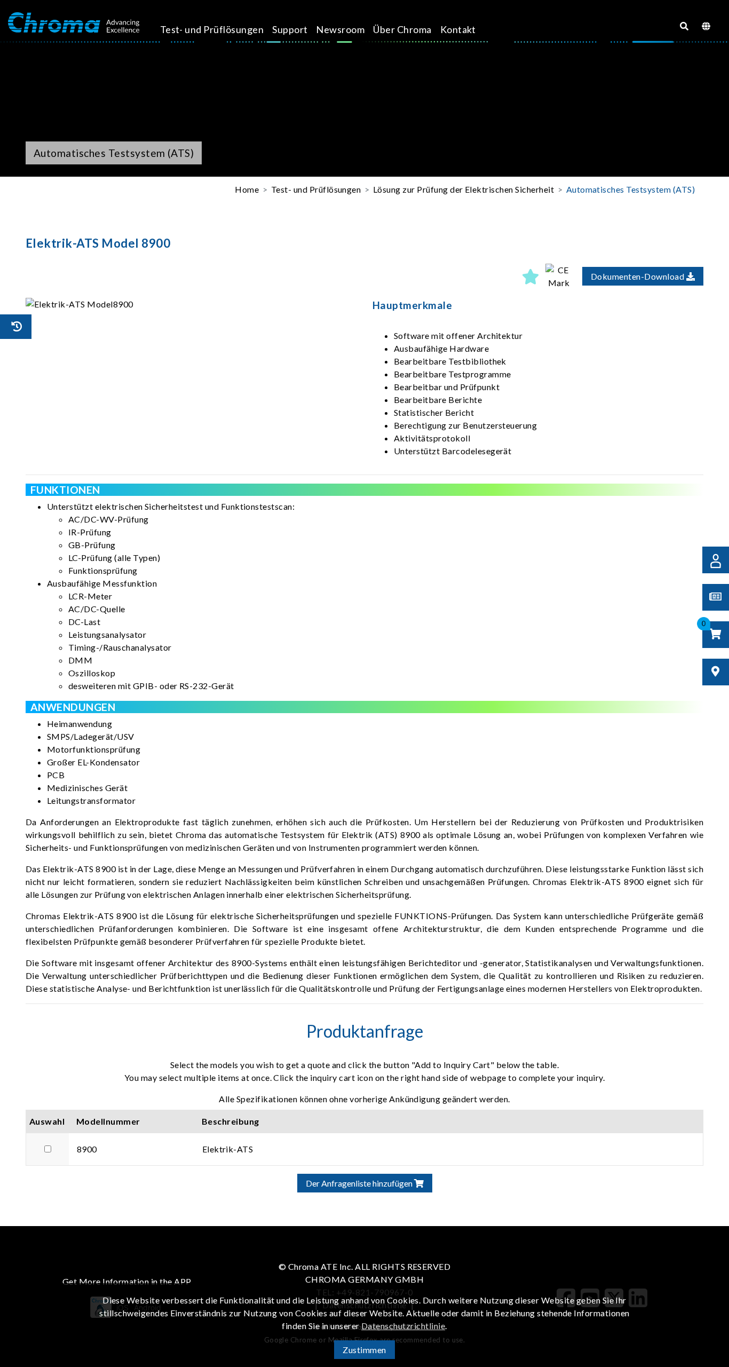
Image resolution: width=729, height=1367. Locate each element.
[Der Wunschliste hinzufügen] (530, 276)
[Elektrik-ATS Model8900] (191, 304)
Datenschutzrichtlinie (403, 1326)
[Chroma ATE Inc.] (73, 23)
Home (247, 189)
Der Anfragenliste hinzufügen (360, 1183)
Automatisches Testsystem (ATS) (630, 189)
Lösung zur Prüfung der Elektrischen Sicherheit (463, 189)
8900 (87, 1149)
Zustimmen (364, 1350)
